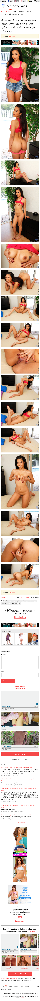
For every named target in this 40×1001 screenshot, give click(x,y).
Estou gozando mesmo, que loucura (10, 783)
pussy (27, 601)
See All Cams (20, 754)
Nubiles (20, 617)
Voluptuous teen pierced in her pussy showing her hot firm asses (18, 815)
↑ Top (37, 986)
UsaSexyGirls (17, 5)
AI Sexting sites (16, 759)
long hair (18, 601)
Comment (4, 654)
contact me (21, 997)
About (21, 14)
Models (5, 14)
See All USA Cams (20, 973)
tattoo (16, 603)
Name (2, 671)
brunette (8, 601)
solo (13, 603)
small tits (4, 603)
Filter (15, 11)
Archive (22, 11)
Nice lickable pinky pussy (8, 809)
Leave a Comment (24, 597)
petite (23, 601)
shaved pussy (33, 601)
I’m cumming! (20, 921)
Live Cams (6, 11)
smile (9, 603)
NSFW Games (24, 759)
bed (4, 601)
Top (30, 11)
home (13, 601)
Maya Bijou (12, 36)
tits (19, 603)
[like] (2, 597)
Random (14, 14)
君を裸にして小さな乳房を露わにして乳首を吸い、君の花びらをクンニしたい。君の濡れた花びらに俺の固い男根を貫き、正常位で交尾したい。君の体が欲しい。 (19, 771)
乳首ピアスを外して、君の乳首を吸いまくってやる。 (17, 817)
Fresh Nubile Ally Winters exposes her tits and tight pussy (16, 767)
